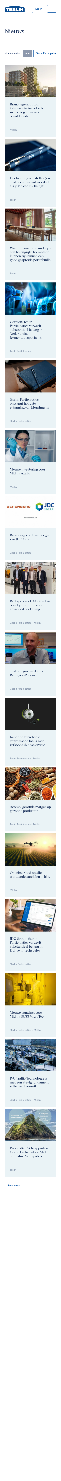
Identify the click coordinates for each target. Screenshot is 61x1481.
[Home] (15, 9)
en (41, 8)
